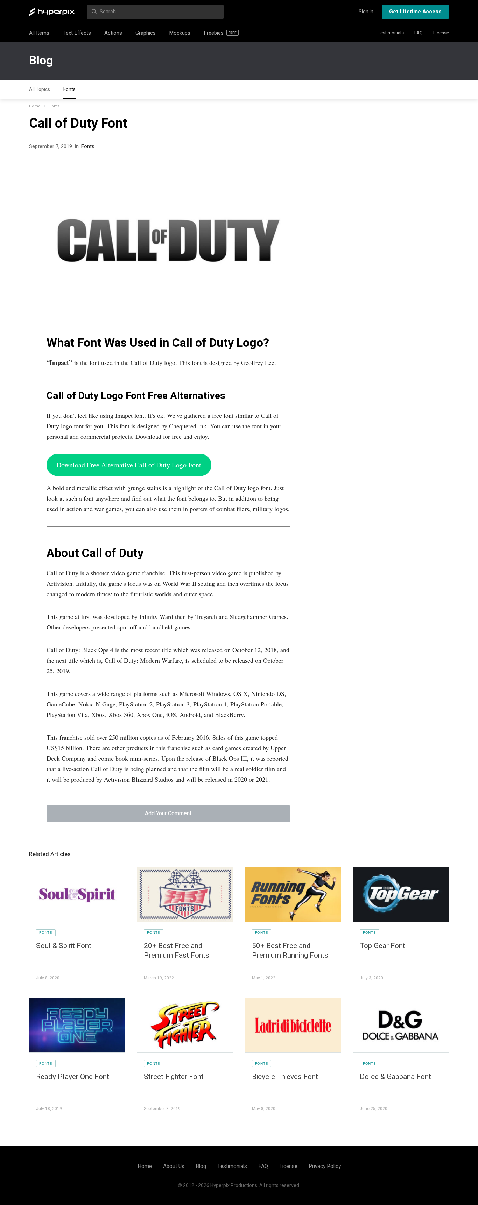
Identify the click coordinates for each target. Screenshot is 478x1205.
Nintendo (263, 693)
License (441, 32)
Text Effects (77, 33)
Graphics (145, 33)
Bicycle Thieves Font (285, 1076)
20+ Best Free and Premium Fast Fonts (176, 950)
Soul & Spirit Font (63, 946)
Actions (113, 33)
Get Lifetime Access (415, 11)
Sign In (366, 11)
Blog (41, 61)
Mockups (179, 33)
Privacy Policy (325, 1166)
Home (35, 106)
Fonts (69, 89)
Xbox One (150, 714)
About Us (173, 1166)
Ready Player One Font (72, 1076)
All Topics (39, 89)
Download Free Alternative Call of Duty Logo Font (128, 465)
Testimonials (391, 32)
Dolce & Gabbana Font (395, 1076)
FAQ (418, 32)
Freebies (220, 33)
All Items (39, 33)
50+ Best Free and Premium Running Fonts (290, 950)
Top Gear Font (382, 946)
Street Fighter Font (174, 1076)
